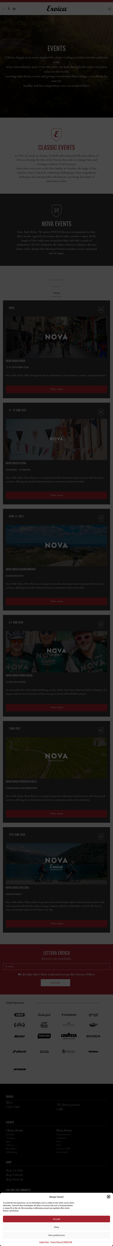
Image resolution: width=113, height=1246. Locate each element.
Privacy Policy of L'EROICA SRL (61, 1242)
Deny (56, 1227)
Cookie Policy (44, 1242)
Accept (56, 1219)
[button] (108, 1196)
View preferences (56, 1235)
